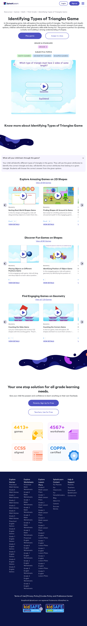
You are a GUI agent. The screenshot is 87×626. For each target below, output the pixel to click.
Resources (8, 12)
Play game (29, 36)
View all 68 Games (43, 183)
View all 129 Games (43, 299)
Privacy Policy (33, 596)
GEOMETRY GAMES (42, 56)
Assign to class (57, 36)
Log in (63, 3)
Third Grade (32, 12)
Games (16, 12)
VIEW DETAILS (13, 224)
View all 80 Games (43, 241)
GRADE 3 (43, 47)
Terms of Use (20, 596)
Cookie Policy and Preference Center (56, 596)
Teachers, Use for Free (43, 412)
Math (23, 12)
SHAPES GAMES (61, 56)
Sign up (74, 3)
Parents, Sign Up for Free (43, 403)
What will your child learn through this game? (21, 158)
